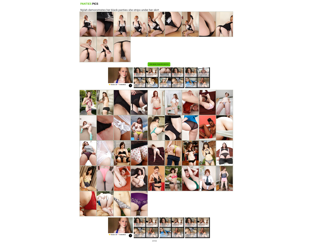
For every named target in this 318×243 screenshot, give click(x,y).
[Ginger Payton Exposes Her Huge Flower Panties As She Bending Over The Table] (139, 153)
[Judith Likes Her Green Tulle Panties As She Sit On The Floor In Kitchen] (156, 127)
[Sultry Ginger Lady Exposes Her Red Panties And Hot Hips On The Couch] (156, 102)
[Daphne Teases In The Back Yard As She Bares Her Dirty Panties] (224, 127)
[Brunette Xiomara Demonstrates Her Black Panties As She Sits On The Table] (122, 102)
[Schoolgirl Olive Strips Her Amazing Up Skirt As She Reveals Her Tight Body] (207, 178)
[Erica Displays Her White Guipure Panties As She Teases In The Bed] (105, 153)
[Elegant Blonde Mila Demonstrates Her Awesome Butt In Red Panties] (88, 203)
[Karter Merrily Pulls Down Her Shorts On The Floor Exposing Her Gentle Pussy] (88, 127)
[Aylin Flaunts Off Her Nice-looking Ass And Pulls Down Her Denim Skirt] (122, 178)
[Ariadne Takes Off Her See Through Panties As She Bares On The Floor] (190, 127)
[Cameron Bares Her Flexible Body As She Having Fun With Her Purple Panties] (139, 203)
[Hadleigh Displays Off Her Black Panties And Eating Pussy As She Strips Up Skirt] (88, 178)
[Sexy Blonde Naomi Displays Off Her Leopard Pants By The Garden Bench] (207, 153)
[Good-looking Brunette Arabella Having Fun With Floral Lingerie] (88, 102)
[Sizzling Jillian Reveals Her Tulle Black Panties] (190, 153)
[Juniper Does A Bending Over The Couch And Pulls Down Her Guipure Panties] (122, 153)
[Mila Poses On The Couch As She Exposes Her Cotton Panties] (207, 102)
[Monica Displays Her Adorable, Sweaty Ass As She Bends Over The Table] (173, 127)
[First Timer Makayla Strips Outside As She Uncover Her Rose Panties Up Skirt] (224, 178)
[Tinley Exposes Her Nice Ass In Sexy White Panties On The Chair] (173, 153)
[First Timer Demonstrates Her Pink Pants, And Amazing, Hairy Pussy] (224, 153)
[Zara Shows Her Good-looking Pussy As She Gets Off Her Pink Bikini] (105, 178)
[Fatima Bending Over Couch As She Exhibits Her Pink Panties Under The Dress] (88, 153)
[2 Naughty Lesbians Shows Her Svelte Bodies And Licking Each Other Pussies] (173, 178)
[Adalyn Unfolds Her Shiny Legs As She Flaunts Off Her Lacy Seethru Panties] (122, 127)
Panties (89, 3)
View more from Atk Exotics (159, 64)
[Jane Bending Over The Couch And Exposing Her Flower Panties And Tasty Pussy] (105, 203)
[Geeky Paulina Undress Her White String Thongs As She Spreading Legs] (173, 102)
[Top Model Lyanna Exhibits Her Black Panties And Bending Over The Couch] (139, 102)
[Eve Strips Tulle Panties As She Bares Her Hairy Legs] (224, 102)
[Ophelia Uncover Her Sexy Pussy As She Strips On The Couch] (190, 102)
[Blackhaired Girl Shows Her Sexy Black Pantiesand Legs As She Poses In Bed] (139, 127)
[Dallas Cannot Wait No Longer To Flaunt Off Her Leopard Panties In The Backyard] (122, 203)
